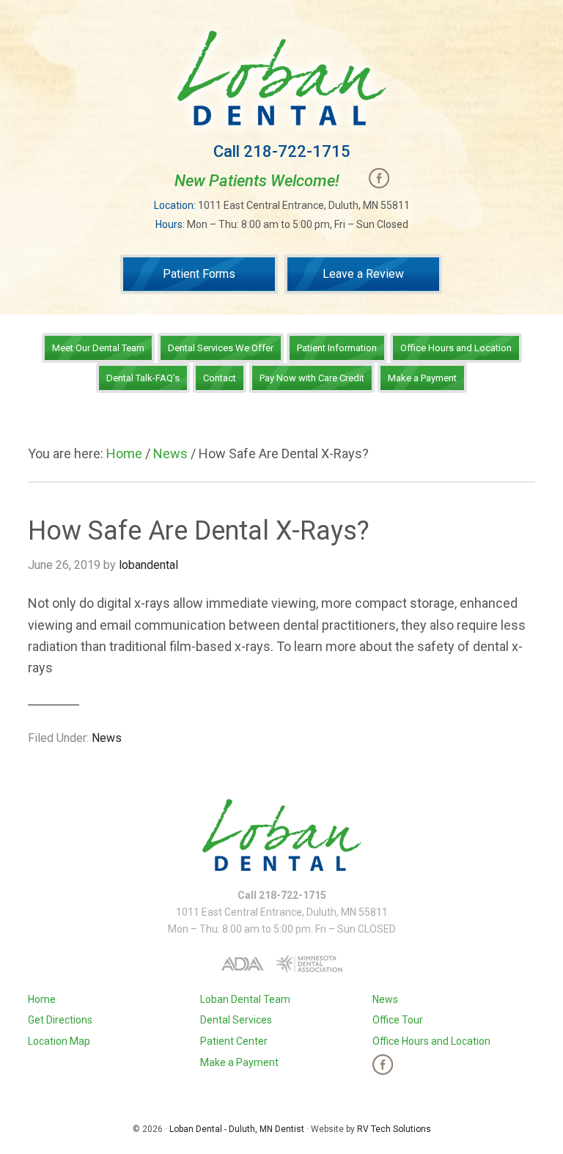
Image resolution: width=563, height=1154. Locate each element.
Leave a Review (363, 274)
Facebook (379, 178)
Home (42, 999)
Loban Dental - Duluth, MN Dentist (236, 1129)
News (107, 738)
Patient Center (234, 1041)
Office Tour (397, 1020)
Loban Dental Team (245, 999)
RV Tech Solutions (394, 1129)
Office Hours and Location (431, 1041)
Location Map (59, 1041)
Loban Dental (281, 78)
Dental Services (236, 1020)
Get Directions (60, 1020)
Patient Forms (199, 274)
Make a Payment (239, 1062)
